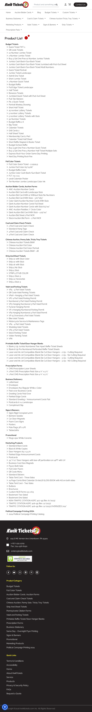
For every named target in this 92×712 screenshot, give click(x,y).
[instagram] (20, 572)
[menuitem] (9, 12)
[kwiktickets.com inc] (17, 4)
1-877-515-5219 (19, 544)
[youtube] (14, 572)
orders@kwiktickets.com (21, 551)
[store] (37, 572)
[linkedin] (25, 572)
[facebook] (8, 572)
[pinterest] (31, 572)
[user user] (65, 4)
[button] (4, 707)
